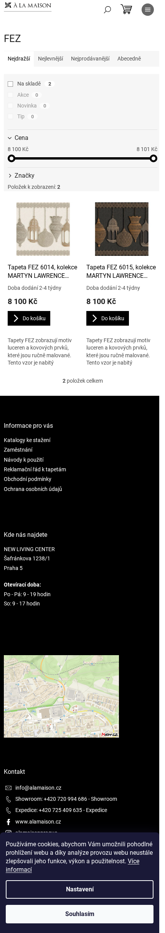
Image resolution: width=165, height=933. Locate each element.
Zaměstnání (18, 450)
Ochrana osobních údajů (33, 489)
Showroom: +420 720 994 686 (51, 799)
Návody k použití (23, 460)
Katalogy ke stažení (27, 440)
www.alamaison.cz (38, 822)
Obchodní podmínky (27, 479)
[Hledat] (107, 9)
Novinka (31, 106)
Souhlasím (79, 914)
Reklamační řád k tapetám (35, 469)
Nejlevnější (50, 58)
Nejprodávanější (90, 58)
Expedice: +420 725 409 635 (48, 810)
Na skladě (34, 84)
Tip (25, 116)
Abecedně (129, 58)
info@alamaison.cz (38, 788)
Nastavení (80, 889)
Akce (27, 95)
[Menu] (147, 9)
